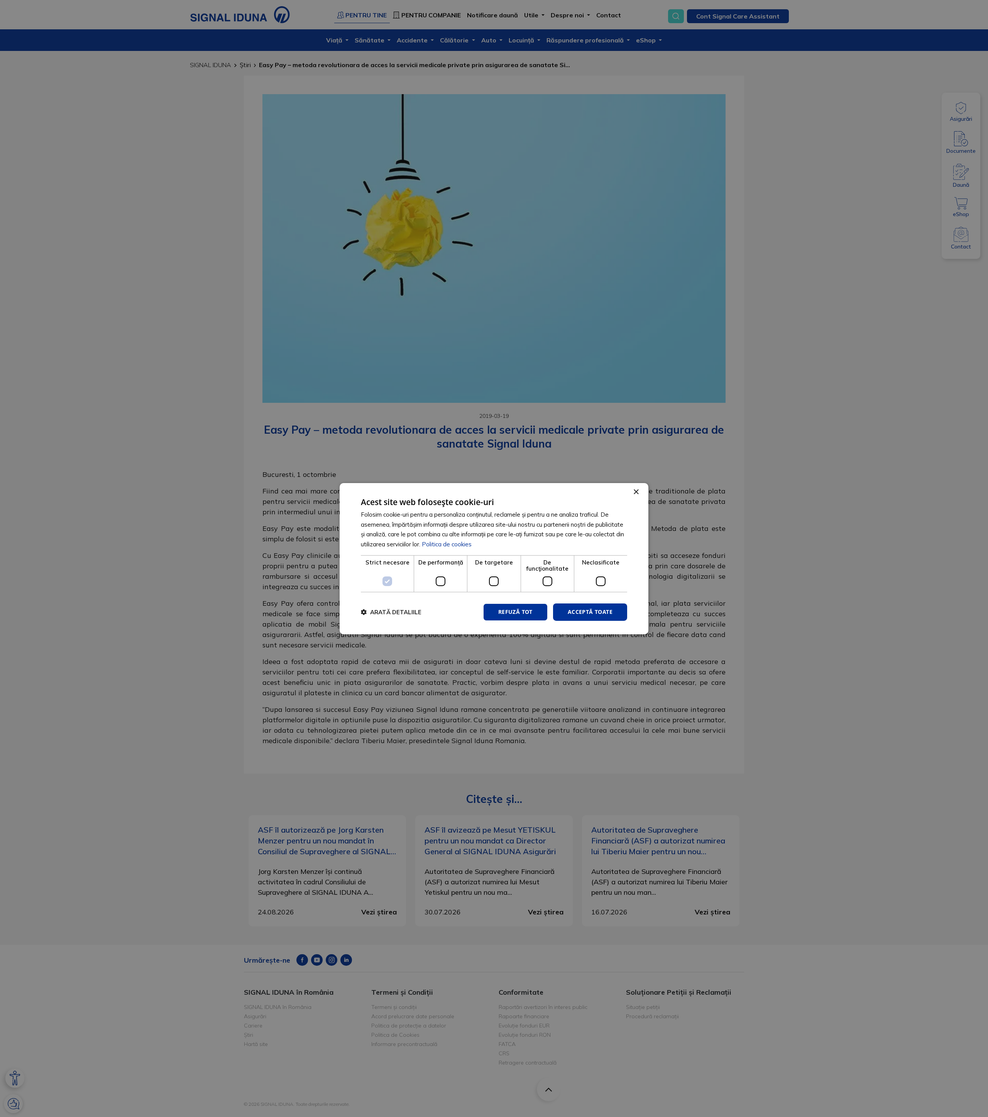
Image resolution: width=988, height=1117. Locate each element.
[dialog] (494, 558)
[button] (391, 612)
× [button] (636, 492)
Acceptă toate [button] (590, 611)
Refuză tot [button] (515, 611)
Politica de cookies (447, 544)
